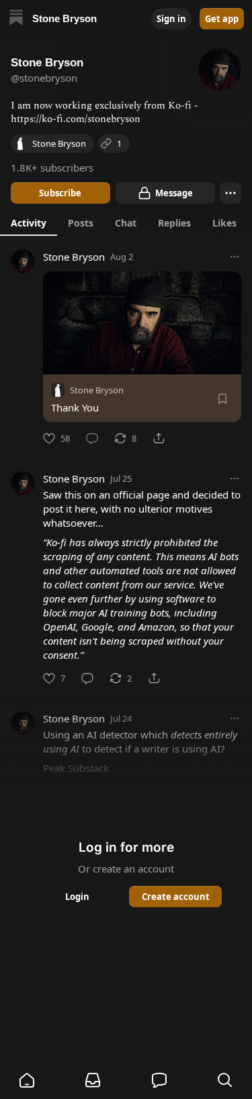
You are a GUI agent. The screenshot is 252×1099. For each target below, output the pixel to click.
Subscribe (60, 193)
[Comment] (92, 438)
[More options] (234, 256)
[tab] (28, 222)
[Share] (158, 438)
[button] (27, 1080)
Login (77, 897)
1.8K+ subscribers (52, 167)
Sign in (171, 19)
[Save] (222, 398)
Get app (222, 19)
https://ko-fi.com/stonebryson (75, 119)
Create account (175, 897)
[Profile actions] (230, 193)
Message (173, 193)
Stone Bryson (74, 256)
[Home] (16, 19)
